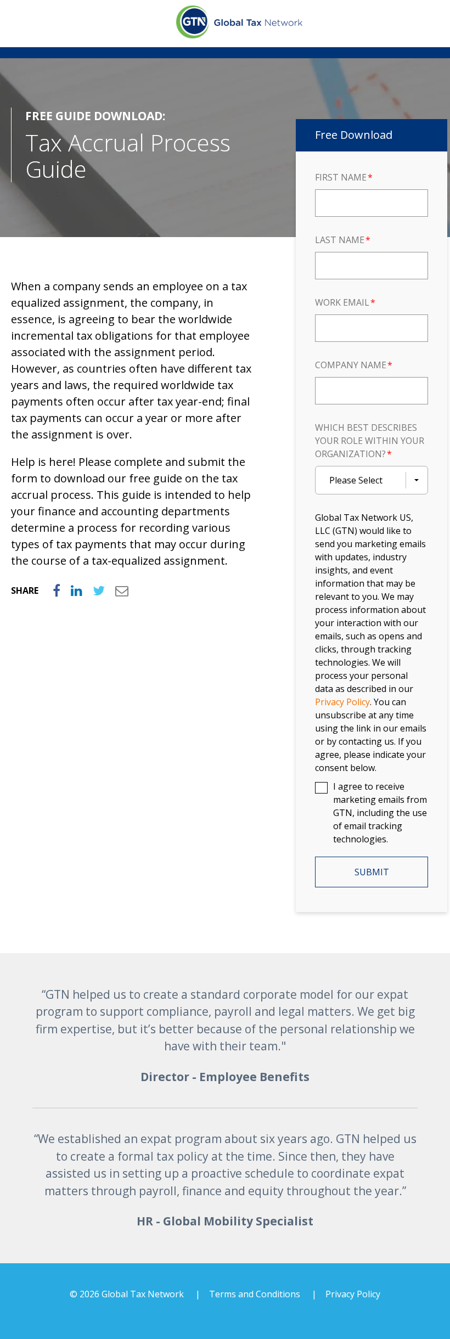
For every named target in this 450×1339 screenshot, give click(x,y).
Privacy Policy (352, 1294)
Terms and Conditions (254, 1294)
